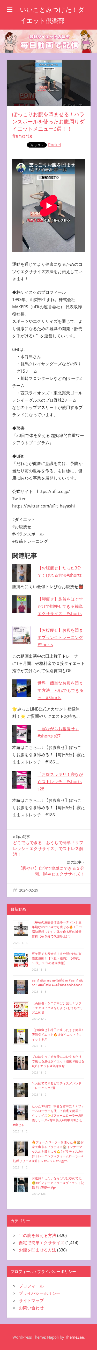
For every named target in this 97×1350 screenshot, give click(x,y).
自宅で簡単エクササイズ (41, 1242)
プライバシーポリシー (39, 1293)
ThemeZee (74, 1337)
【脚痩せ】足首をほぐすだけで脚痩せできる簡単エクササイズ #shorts (60, 606)
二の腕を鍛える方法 (37, 1235)
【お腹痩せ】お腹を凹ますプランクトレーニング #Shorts (60, 637)
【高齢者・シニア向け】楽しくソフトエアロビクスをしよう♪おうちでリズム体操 (57, 1008)
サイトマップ (31, 1300)
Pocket (54, 145)
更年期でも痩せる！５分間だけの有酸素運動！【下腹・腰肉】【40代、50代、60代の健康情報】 (57, 958)
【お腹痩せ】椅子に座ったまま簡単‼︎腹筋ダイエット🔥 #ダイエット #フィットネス (57, 1034)
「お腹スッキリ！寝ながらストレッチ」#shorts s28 (60, 781)
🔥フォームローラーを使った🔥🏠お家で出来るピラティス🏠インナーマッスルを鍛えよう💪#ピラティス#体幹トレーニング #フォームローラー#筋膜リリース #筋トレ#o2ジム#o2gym (48, 1151)
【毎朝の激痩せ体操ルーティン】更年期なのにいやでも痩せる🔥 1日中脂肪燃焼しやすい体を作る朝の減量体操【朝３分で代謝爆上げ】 (57, 929)
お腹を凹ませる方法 (37, 1250)
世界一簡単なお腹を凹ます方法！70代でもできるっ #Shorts (61, 690)
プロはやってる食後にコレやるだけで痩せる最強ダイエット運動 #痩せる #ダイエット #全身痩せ (58, 1061)
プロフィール (31, 1286)
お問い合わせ (31, 1308)
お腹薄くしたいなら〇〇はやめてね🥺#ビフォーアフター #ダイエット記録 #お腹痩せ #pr (58, 1183)
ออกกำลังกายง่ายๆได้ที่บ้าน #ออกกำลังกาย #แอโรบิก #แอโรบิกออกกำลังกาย (57, 982)
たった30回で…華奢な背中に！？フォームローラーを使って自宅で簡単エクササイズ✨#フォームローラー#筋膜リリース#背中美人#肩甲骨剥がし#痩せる (48, 1115)
